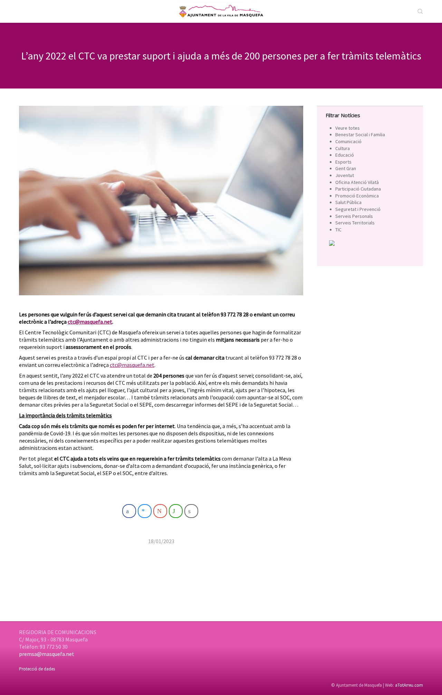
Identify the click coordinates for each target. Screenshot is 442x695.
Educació (344, 155)
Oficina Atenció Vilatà (357, 182)
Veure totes (347, 128)
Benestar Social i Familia (360, 134)
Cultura (342, 148)
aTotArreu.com (409, 685)
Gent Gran (345, 168)
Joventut (344, 175)
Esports (343, 162)
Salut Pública (348, 202)
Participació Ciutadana (358, 189)
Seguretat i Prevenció (358, 209)
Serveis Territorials (355, 223)
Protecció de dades (37, 669)
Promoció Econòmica (357, 196)
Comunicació (348, 141)
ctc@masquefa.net (90, 321)
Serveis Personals (354, 216)
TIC (338, 229)
